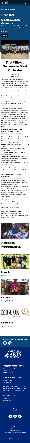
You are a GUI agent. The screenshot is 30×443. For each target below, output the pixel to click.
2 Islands (5, 272)
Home (2, 9)
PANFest (7, 9)
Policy (15, 409)
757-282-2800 (7, 398)
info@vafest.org (7, 400)
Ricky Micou (7, 297)
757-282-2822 (7, 382)
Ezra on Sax (7, 322)
